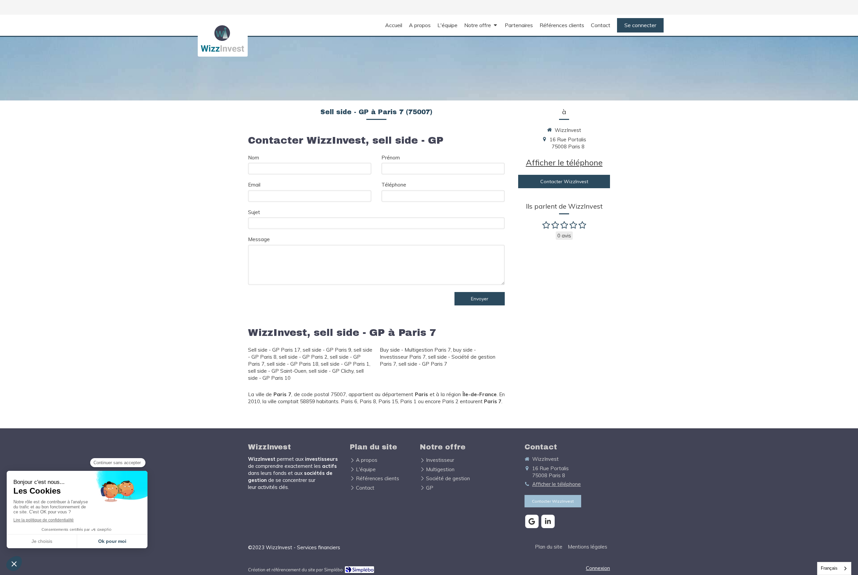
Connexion (598, 568)
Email (254, 185)
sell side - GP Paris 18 (292, 364)
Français (829, 568)
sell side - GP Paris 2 (303, 357)
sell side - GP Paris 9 (327, 350)
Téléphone (393, 185)
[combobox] (834, 568)
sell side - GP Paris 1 (345, 364)
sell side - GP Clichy (331, 371)
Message (259, 239)
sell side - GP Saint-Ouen (277, 371)
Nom (253, 157)
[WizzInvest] (222, 52)
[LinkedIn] (548, 521)
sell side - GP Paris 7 (423, 364)
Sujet (254, 212)
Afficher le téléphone (564, 162)
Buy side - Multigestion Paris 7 (415, 350)
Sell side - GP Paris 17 (274, 350)
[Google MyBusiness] (532, 521)
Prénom (390, 157)
